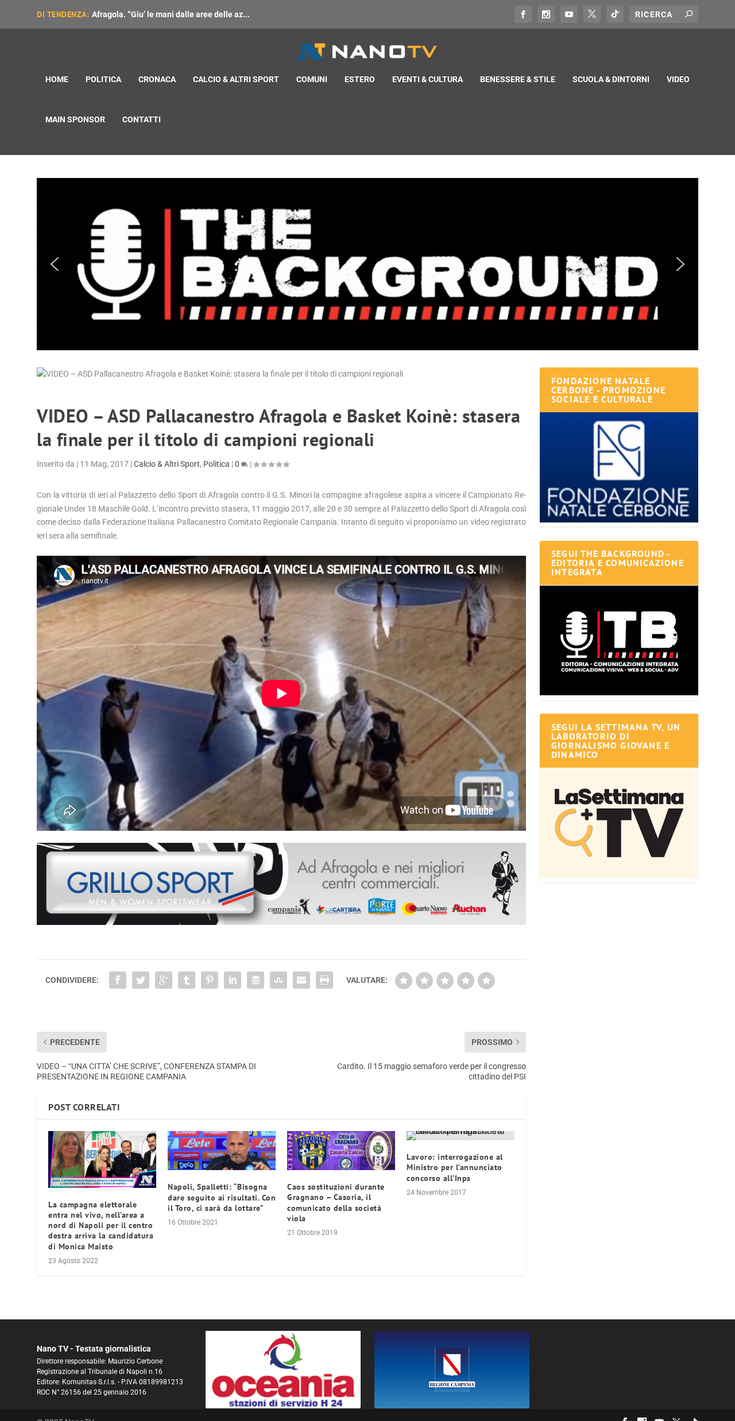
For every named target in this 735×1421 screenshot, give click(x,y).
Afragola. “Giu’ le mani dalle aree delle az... (171, 14)
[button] (367, 264)
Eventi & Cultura (427, 79)
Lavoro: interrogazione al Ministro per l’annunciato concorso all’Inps (455, 1167)
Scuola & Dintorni (610, 79)
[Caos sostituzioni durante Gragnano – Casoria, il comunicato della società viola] (341, 1150)
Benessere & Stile (517, 79)
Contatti (141, 119)
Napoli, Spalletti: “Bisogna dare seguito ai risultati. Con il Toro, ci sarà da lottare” (222, 1197)
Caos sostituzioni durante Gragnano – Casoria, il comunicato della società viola (336, 1202)
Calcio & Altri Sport (236, 79)
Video (678, 79)
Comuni (311, 79)
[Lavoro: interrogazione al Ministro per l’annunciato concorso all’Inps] (460, 1135)
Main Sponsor (75, 119)
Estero (360, 79)
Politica (103, 79)
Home (56, 79)
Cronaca (157, 79)
